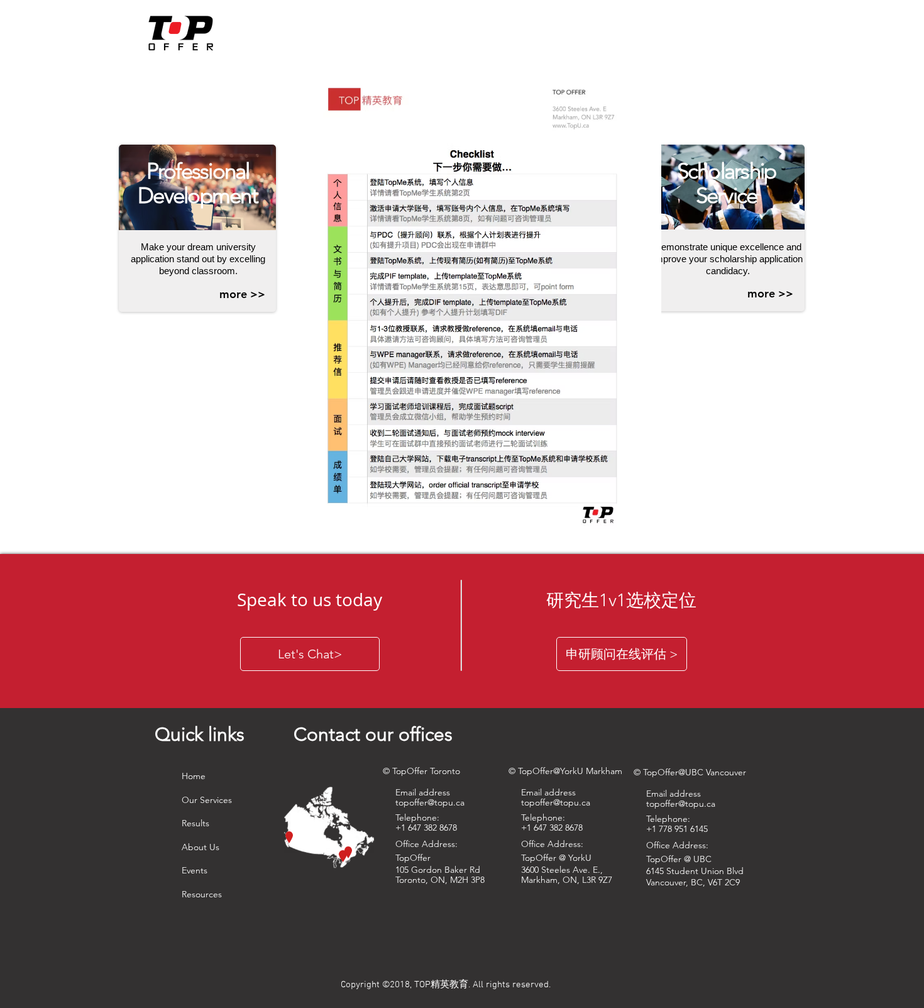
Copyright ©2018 (375, 984)
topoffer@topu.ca (555, 802)
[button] (242, 294)
